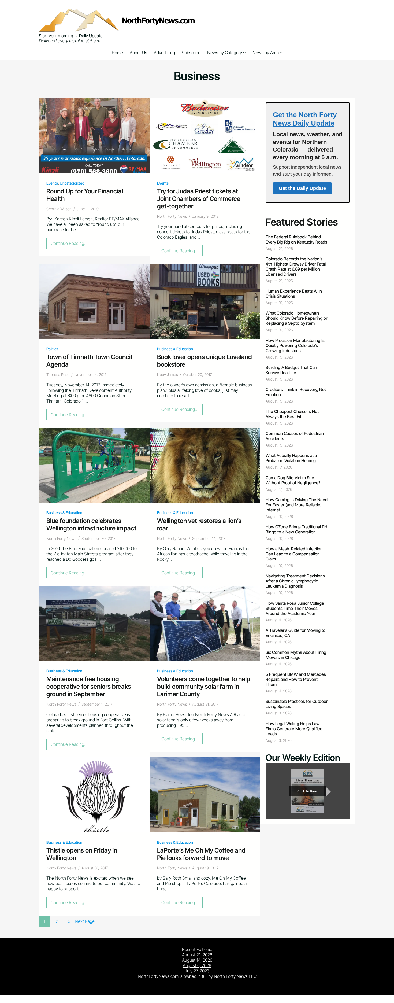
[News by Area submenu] (281, 52)
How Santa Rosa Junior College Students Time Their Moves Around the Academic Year (295, 608)
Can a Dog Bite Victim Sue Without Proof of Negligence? (293, 480)
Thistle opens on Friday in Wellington (81, 854)
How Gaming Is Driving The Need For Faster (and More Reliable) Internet (297, 504)
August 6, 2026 (197, 965)
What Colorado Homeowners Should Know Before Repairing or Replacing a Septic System (296, 318)
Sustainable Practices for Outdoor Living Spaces (297, 704)
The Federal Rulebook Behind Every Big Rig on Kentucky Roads (296, 239)
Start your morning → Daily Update (70, 35)
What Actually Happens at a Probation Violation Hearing (291, 458)
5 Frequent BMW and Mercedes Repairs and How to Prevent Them (296, 679)
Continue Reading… (70, 244)
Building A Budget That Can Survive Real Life (291, 370)
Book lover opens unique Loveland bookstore (204, 360)
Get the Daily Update (302, 188)
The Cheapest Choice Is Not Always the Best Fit (292, 414)
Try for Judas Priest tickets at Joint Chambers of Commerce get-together (198, 198)
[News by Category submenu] (244, 52)
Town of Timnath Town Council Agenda (89, 360)
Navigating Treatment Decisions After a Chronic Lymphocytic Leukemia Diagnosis (295, 581)
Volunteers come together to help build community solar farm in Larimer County (203, 686)
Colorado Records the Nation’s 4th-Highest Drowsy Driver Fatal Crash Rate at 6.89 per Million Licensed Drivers (296, 266)
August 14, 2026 (197, 960)
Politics (52, 348)
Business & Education (175, 348)
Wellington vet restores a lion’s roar (199, 524)
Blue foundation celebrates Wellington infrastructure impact (91, 524)
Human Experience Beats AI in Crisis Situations (294, 294)
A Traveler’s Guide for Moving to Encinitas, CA (295, 633)
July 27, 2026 (197, 971)
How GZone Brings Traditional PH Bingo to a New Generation (296, 529)
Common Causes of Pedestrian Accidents (295, 436)
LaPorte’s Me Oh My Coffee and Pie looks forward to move (201, 854)
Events (52, 183)
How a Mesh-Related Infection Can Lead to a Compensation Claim (294, 554)
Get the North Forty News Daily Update (305, 119)
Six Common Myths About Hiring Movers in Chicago (296, 655)
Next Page (85, 921)
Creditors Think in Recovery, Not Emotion (296, 392)
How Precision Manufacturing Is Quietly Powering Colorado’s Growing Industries (295, 345)
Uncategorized (72, 183)
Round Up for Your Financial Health (84, 194)
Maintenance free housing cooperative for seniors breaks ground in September (88, 686)
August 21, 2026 (197, 954)
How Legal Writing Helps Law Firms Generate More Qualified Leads (294, 728)
